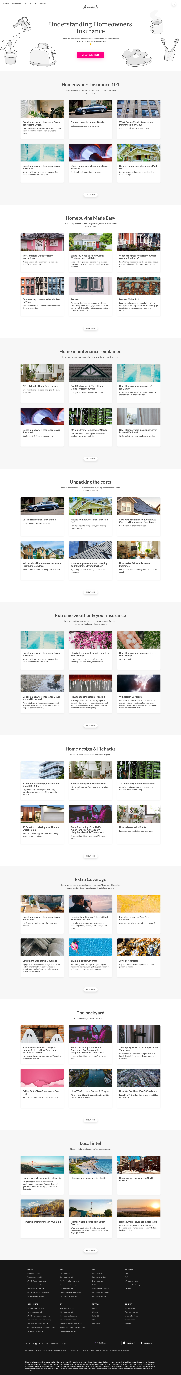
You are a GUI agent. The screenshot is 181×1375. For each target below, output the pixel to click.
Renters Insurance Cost (35, 1289)
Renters (6, 4)
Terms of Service (76, 1350)
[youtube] (39, 1344)
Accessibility (125, 1350)
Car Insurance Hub (66, 1277)
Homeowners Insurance (35, 1308)
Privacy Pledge (115, 1350)
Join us (104, 1018)
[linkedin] (36, 1344)
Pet (30, 4)
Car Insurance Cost (66, 1289)
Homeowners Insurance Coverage (39, 1320)
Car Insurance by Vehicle (68, 1296)
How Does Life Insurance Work (71, 1324)
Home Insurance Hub (34, 1312)
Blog (126, 1273)
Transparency (130, 1320)
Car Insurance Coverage (68, 1285)
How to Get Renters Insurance (38, 1292)
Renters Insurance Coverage (37, 1285)
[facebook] (26, 1344)
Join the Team (130, 1308)
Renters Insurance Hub (35, 1277)
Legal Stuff (105, 1350)
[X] (30, 1344)
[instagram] (33, 1344)
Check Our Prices (90, 55)
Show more (90, 195)
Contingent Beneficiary (68, 1331)
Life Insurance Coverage (68, 1316)
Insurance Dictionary (132, 1285)
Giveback (42, 4)
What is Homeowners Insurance (38, 1316)
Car (25, 4)
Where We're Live (131, 1281)
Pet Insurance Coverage (100, 1292)
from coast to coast (103, 1149)
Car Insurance (65, 1273)
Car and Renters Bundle (35, 1296)
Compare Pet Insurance (100, 1289)
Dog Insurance (97, 1281)
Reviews (128, 1324)
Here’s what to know (100, 621)
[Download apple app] (129, 1343)
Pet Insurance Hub (99, 1277)
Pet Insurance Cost (99, 1296)
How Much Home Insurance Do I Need (41, 1327)
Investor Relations (131, 1316)
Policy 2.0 (95, 1316)
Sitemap (128, 1289)
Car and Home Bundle (35, 1331)
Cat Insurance (97, 1285)
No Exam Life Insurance (68, 1320)
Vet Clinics (96, 1324)
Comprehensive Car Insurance (70, 1292)
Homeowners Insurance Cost (37, 1324)
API (93, 1320)
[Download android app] (147, 1343)
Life (35, 4)
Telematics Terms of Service (92, 1350)
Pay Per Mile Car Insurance (69, 1281)
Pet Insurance (97, 1273)
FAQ (126, 1277)
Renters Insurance (33, 1273)
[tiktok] (43, 1344)
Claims (94, 1308)
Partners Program (131, 1312)
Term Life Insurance (67, 1308)
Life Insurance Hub (66, 1312)
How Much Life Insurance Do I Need (72, 1327)
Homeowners (16, 4)
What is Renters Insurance (36, 1281)
